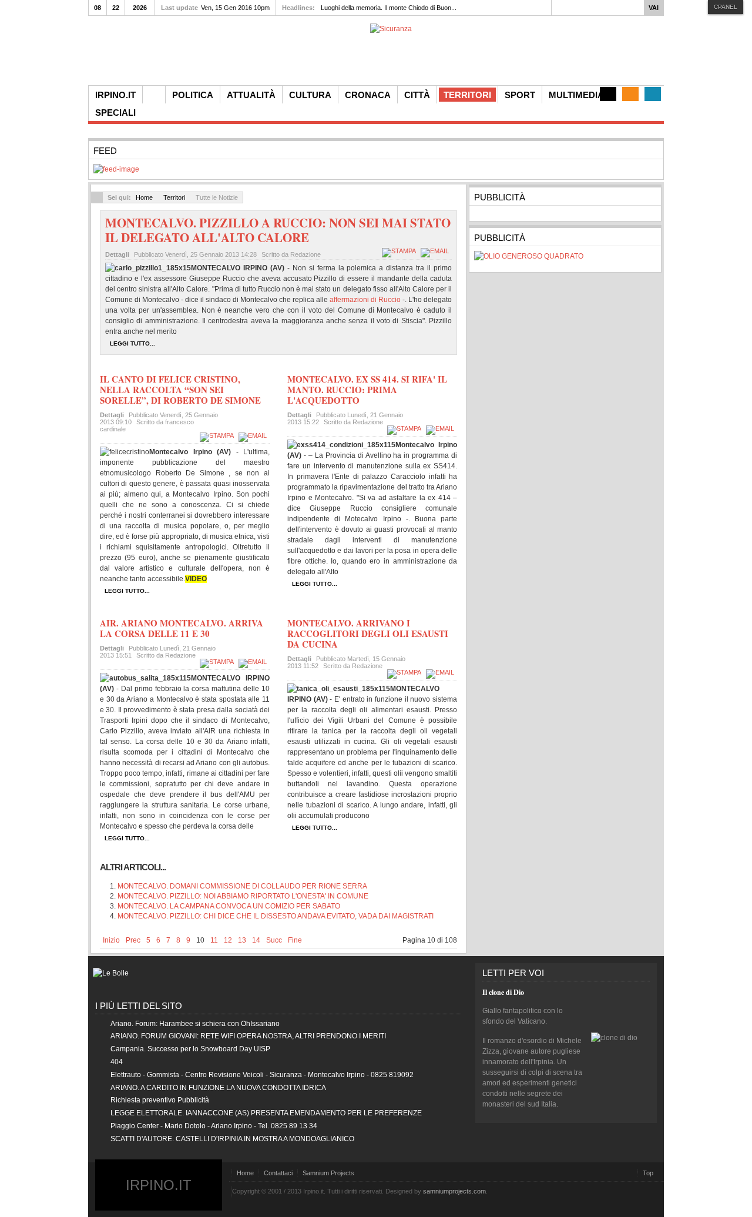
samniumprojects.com (454, 1191)
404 (116, 1062)
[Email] (436, 250)
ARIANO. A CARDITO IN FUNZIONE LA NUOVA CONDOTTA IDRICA (218, 1088)
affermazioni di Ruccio (365, 300)
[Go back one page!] (97, 197)
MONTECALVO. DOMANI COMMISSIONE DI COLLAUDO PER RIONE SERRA (242, 886)
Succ (274, 940)
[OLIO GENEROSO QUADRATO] (528, 256)
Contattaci (278, 1172)
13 (242, 940)
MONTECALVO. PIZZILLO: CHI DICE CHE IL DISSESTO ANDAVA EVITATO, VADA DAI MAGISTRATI (276, 916)
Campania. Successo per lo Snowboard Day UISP (190, 1049)
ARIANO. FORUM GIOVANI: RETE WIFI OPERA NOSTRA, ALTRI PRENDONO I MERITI (248, 1036)
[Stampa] (400, 250)
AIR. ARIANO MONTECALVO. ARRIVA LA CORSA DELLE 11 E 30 (181, 628)
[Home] (154, 95)
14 (256, 940)
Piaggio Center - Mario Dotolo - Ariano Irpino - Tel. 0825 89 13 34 (213, 1126)
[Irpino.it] (153, 54)
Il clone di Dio (503, 992)
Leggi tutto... (132, 343)
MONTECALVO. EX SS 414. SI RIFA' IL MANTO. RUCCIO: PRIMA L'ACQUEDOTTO (367, 390)
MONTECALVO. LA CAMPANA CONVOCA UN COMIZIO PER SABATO (229, 906)
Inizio (111, 940)
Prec (133, 940)
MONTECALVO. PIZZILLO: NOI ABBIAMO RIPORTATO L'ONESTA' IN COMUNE (243, 896)
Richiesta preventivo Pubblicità (159, 1100)
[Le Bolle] (111, 973)
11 (214, 940)
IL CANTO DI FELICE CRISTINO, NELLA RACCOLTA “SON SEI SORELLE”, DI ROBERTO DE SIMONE (180, 390)
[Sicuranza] (391, 29)
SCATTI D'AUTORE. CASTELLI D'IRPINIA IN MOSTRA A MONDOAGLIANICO (232, 1139)
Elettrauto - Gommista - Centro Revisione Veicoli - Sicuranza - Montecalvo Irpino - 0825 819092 (262, 1075)
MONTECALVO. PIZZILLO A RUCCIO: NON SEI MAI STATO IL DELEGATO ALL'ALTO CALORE (278, 230)
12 (228, 940)
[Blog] (608, 94)
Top (648, 1172)
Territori (174, 197)
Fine (295, 940)
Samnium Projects (328, 1172)
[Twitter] (652, 94)
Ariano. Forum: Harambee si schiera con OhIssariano (195, 1024)
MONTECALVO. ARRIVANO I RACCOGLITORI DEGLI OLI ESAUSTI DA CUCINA (367, 633)
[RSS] (630, 94)
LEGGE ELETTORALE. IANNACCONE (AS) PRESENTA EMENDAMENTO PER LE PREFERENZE (266, 1113)
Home (144, 197)
